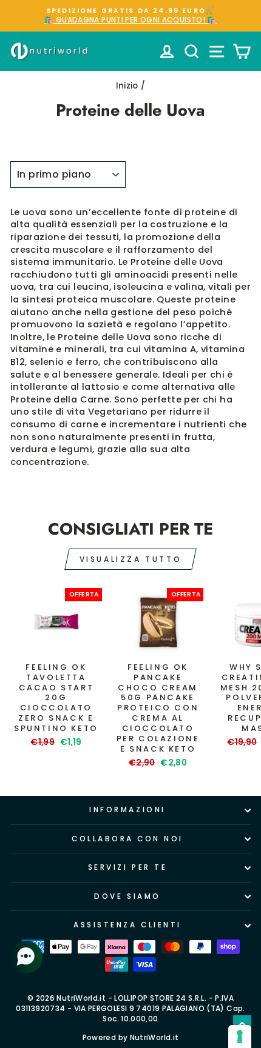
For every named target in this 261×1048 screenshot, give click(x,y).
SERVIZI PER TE (127, 867)
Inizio (127, 86)
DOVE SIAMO (127, 896)
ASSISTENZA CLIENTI (127, 925)
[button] (27, 957)
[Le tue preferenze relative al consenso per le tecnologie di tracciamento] (239, 1036)
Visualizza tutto (131, 559)
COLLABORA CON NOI (127, 839)
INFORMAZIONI (127, 810)
